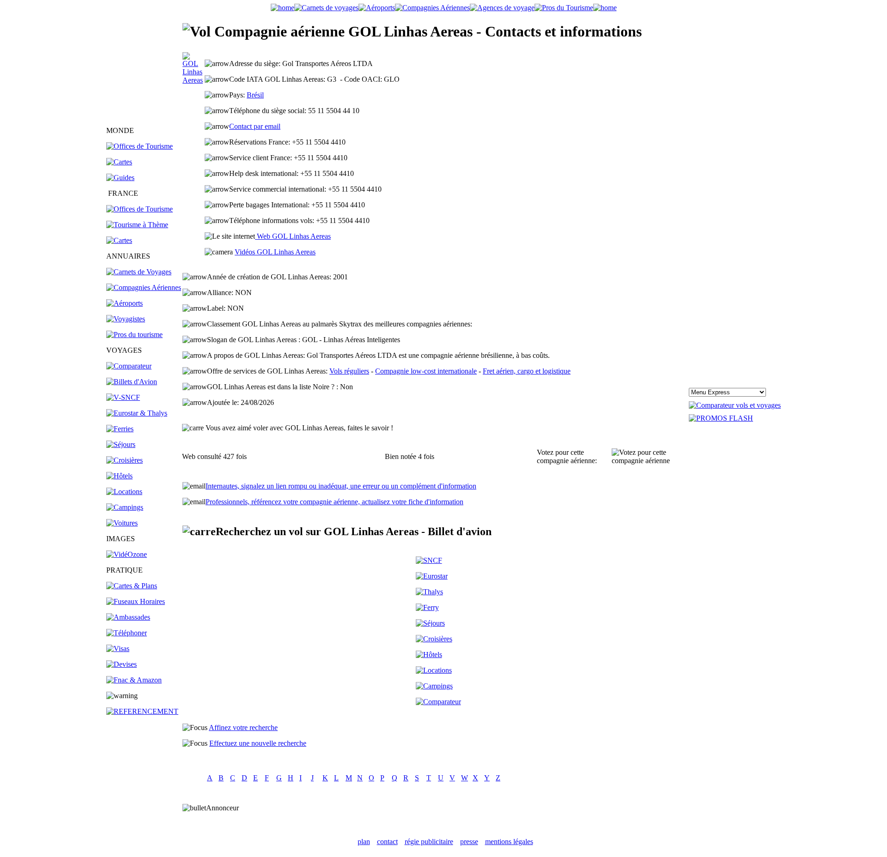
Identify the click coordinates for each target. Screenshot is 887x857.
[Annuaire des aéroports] (124, 303)
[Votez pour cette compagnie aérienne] (650, 456)
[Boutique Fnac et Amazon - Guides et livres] (134, 680)
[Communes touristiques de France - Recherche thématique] (137, 225)
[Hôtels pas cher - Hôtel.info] (429, 654)
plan (364, 841)
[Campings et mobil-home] (124, 507)
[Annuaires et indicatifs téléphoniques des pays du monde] (126, 633)
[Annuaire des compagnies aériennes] (143, 287)
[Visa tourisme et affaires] (117, 648)
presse (469, 841)
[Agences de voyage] (502, 8)
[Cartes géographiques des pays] (119, 162)
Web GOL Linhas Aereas (293, 236)
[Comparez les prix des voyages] (438, 702)
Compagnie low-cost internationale (426, 371)
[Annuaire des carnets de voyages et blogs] (138, 272)
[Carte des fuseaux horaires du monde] (135, 601)
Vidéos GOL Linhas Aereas (275, 252)
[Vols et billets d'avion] (131, 382)
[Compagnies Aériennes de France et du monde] (432, 8)
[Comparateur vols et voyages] (129, 366)
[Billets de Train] (429, 560)
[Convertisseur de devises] (121, 664)
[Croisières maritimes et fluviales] (124, 460)
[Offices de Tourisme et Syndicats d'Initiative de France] (139, 209)
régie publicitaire (429, 841)
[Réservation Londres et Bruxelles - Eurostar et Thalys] (136, 413)
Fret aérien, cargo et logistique (527, 371)
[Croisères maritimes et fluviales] (434, 639)
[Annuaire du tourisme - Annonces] (564, 8)
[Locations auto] (122, 523)
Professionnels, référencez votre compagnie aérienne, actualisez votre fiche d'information (334, 502)
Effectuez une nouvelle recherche (257, 743)
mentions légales (509, 841)
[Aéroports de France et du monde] (376, 8)
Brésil (255, 95)
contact (387, 841)
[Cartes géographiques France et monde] (131, 586)
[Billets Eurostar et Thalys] (432, 576)
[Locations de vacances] (124, 491)
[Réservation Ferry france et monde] (120, 429)
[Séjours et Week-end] (430, 623)
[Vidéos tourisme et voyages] (126, 554)
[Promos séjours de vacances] (120, 444)
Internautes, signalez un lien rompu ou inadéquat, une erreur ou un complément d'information (341, 486)
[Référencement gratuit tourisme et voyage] (142, 711)
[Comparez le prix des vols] (735, 405)
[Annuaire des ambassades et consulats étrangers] (128, 617)
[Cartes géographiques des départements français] (119, 240)
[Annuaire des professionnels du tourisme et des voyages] (134, 334)
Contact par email (254, 126)
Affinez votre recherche (243, 727)
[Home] (282, 8)
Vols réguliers (349, 371)
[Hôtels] (119, 476)
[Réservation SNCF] (123, 397)
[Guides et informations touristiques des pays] (120, 177)
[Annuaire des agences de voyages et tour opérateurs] (125, 319)
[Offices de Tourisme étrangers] (139, 146)
